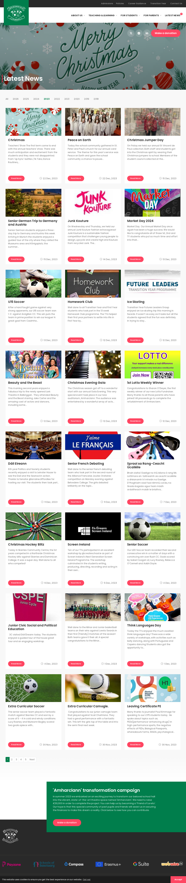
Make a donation (166, 33)
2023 (47, 98)
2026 (15, 98)
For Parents (151, 15)
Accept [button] (178, 879)
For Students (129, 15)
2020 (77, 98)
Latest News (172, 15)
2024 (36, 98)
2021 (66, 98)
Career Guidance (137, 3)
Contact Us (176, 3)
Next (32, 759)
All (7, 98)
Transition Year (158, 3)
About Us (76, 15)
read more (16, 178)
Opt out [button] (86, 879)
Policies (120, 3)
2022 (57, 98)
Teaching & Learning (102, 15)
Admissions (107, 3)
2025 (26, 98)
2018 (96, 98)
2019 (86, 98)
